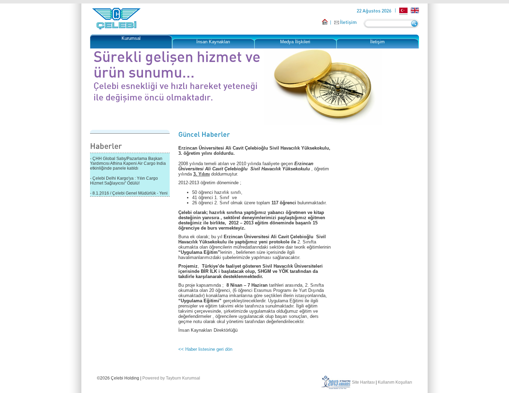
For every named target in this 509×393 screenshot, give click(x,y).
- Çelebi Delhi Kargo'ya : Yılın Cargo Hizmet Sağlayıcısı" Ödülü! (124, 180)
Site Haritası (363, 382)
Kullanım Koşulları (395, 382)
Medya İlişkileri (295, 41)
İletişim (348, 22)
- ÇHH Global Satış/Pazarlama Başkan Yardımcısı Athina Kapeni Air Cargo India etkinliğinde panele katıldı (128, 162)
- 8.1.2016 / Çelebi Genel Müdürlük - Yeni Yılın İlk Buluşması (129, 194)
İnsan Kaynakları (213, 41)
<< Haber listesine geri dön (205, 349)
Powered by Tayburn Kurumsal (171, 378)
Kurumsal (131, 38)
